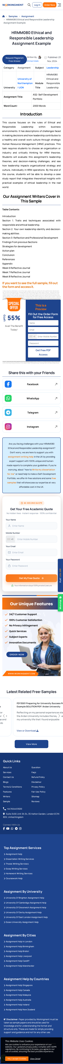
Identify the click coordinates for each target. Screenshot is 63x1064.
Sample (6, 801)
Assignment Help (14, 854)
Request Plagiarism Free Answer (15, 59)
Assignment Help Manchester (20, 965)
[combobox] (32, 336)
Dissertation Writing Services (20, 859)
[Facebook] (4, 828)
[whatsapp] (12, 828)
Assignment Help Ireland (17, 1004)
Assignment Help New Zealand (20, 1009)
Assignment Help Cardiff (17, 960)
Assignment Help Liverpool (19, 956)
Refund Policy (38, 777)
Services (7, 772)
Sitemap (35, 796)
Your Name (11, 519)
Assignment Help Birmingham (20, 946)
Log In (37, 4)
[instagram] (20, 828)
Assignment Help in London (19, 941)
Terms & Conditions (12, 786)
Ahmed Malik (33, 61)
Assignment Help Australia (18, 999)
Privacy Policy (38, 786)
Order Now (49, 4)
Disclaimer (36, 782)
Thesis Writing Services (17, 863)
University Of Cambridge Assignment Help (26, 902)
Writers (6, 796)
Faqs (33, 772)
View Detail (35, 1058)
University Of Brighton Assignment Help (25, 897)
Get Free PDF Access (43, 352)
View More (31, 744)
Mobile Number (13, 533)
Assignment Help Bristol (17, 951)
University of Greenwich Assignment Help (26, 907)
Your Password (13, 559)
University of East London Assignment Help (27, 917)
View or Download (34, 730)
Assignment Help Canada (18, 990)
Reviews (35, 801)
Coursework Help (14, 878)
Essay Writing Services (17, 868)
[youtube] (7, 828)
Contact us (8, 777)
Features (7, 791)
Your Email (10, 546)
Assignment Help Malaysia (18, 994)
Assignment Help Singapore (19, 985)
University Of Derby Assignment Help (24, 912)
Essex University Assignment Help (22, 922)
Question (36, 767)
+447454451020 (14, 808)
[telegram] (16, 828)
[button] (29, 5)
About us (7, 767)
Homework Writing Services (19, 873)
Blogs (5, 782)
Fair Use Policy (38, 791)
